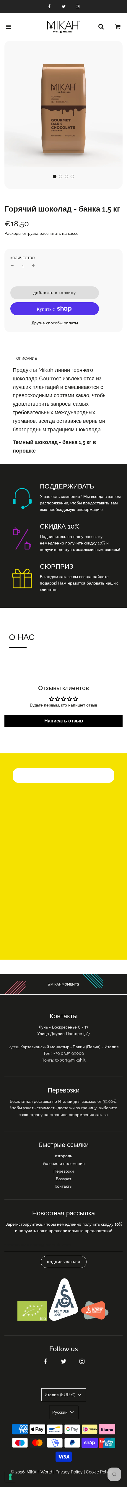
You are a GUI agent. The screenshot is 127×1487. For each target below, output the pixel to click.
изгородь (63, 1155)
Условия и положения (64, 1163)
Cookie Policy (99, 1472)
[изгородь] (101, 27)
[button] (54, 176)
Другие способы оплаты (55, 323)
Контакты (63, 1186)
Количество (22, 258)
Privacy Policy (69, 1472)
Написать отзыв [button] (63, 721)
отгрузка (30, 233)
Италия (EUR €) (60, 1394)
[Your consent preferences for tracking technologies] (10, 1476)
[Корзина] (118, 27)
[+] (33, 265)
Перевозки (63, 1171)
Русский (60, 1412)
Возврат (63, 1178)
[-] (12, 265)
